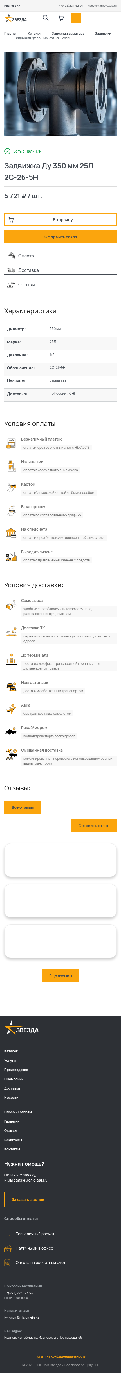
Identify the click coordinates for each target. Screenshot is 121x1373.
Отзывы (10, 1130)
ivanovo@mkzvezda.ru (102, 6)
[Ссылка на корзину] (61, 18)
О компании (13, 1079)
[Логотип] (15, 18)
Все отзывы (23, 807)
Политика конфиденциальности (60, 1356)
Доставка (12, 1088)
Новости (11, 1097)
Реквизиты (13, 1139)
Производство (16, 1069)
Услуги (10, 1060)
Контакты (12, 1149)
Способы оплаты (18, 1112)
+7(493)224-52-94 (71, 6)
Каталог (11, 1051)
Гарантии (11, 1121)
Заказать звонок (28, 1199)
